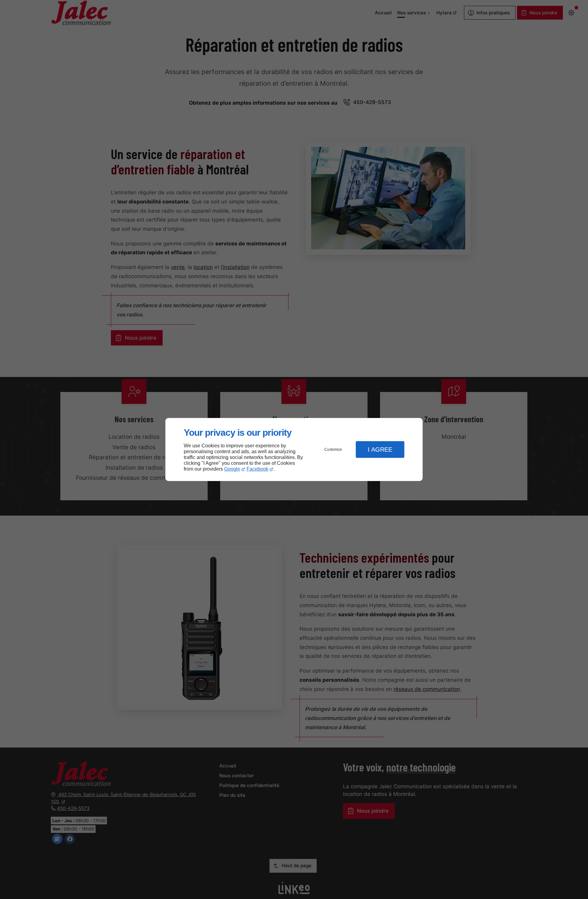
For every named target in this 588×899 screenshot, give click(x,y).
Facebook (257, 469)
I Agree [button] (380, 449)
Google (232, 469)
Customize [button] (333, 449)
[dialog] (294, 449)
